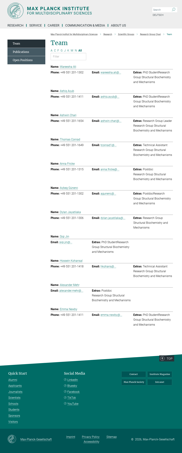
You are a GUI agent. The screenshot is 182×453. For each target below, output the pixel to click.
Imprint (70, 437)
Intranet (159, 382)
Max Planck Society (134, 382)
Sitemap (111, 437)
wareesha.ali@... (111, 72)
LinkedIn (72, 380)
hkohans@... (108, 266)
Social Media (74, 373)
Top (169, 358)
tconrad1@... (109, 145)
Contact (134, 374)
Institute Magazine (160, 374)
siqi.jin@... (65, 242)
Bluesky (72, 385)
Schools (13, 403)
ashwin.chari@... (111, 121)
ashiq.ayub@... (110, 96)
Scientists (14, 397)
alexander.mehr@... (71, 290)
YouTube (72, 403)
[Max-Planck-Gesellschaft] (13, 439)
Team (16, 43)
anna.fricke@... (110, 169)
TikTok (71, 397)
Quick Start (17, 373)
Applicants (15, 385)
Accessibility (91, 441)
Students (13, 409)
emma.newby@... (111, 315)
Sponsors (14, 415)
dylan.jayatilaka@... (113, 218)
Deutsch (158, 15)
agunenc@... (108, 193)
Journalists (15, 392)
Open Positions (23, 60)
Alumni (12, 380)
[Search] (173, 9)
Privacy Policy (91, 437)
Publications (21, 52)
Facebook (73, 392)
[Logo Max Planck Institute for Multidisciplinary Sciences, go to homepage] (74, 11)
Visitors (13, 421)
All (80, 50)
